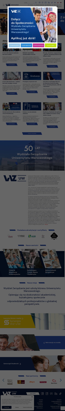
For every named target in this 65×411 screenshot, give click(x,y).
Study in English (50, 45)
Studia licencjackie (14, 45)
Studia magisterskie (26, 45)
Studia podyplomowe (39, 45)
